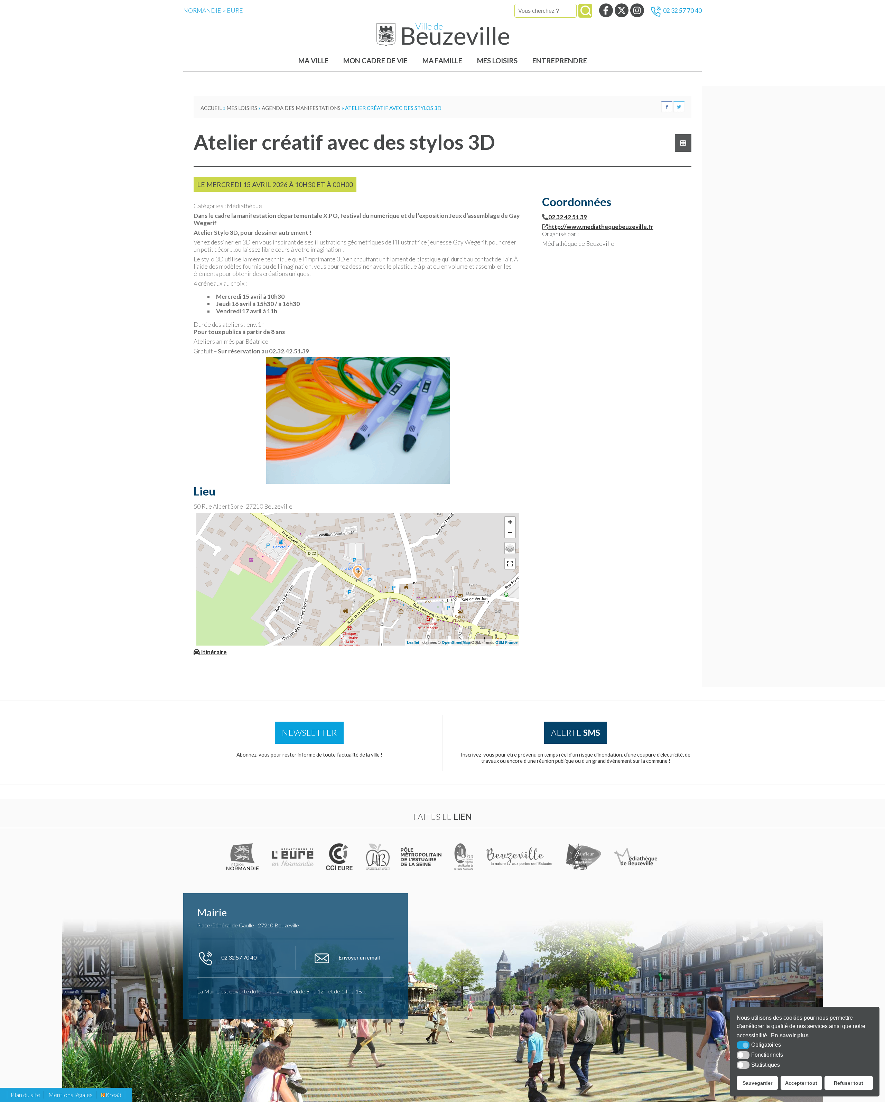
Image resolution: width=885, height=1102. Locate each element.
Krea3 (113, 1095)
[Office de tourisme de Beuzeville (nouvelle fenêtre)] (520, 856)
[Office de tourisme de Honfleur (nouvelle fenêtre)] (583, 856)
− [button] (510, 532)
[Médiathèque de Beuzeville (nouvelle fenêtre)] (635, 856)
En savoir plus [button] (790, 1035)
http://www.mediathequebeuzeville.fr (600, 226)
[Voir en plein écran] (510, 563)
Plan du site (25, 1095)
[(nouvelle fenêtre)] (243, 856)
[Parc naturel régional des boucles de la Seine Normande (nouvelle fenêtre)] (464, 856)
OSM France (506, 642)
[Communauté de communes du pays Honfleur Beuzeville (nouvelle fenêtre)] (377, 856)
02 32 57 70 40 (682, 10)
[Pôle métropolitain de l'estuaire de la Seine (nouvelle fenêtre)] (421, 856)
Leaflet (413, 642)
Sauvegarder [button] (757, 1083)
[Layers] (510, 548)
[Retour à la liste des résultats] (683, 143)
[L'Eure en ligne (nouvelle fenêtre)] (293, 856)
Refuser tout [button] (848, 1083)
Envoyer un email (359, 957)
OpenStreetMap (456, 642)
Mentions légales (70, 1095)
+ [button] (510, 522)
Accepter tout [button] (801, 1083)
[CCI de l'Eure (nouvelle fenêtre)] (340, 856)
